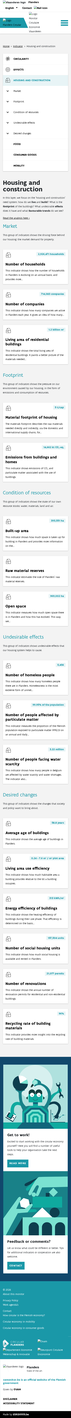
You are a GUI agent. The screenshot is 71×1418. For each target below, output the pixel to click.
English (9, 8)
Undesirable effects (24, 122)
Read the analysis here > (16, 218)
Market (17, 91)
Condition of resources (26, 112)
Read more (17, 1163)
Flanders (33, 2)
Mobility (18, 165)
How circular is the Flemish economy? (24, 1315)
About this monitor (13, 1294)
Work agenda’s (10, 1304)
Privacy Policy (10, 1300)
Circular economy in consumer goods (23, 1328)
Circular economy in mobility (19, 1321)
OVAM (17, 1389)
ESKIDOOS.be (21, 1414)
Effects (18, 69)
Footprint (18, 101)
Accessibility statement (18, 1403)
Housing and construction (31, 80)
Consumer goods (25, 154)
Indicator (18, 46)
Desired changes (22, 133)
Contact (27, 8)
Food (17, 144)
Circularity (21, 59)
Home (6, 46)
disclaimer (10, 1399)
